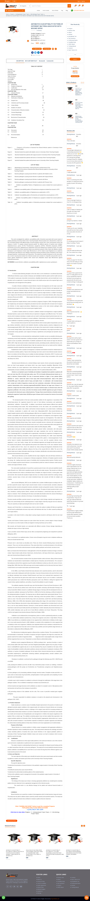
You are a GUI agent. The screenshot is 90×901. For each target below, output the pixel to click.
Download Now (12, 820)
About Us (39, 879)
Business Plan (71, 30)
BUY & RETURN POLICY (31, 61)
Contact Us (39, 891)
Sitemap (39, 893)
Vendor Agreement (41, 885)
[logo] (12, 875)
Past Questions (72, 38)
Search (75, 59)
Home (38, 10)
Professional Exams (73, 40)
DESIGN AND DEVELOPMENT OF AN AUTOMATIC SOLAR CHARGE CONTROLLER (79, 91)
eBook (70, 32)
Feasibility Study (72, 42)
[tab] (20, 61)
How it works (46, 10)
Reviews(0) (42, 61)
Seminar (70, 34)
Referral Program (41, 889)
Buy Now (47, 49)
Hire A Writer (55, 10)
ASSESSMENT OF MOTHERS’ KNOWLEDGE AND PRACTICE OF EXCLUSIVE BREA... (79, 105)
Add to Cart (37, 49)
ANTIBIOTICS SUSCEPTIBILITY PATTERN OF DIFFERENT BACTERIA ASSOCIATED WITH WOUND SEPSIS (30, 15)
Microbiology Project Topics (37, 14)
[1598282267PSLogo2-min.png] (11, 5)
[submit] (69, 6)
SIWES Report (71, 44)
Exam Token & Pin (72, 50)
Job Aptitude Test (72, 36)
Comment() (50, 61)
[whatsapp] (3, 897)
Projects (12, 14)
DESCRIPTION (20, 61)
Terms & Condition (41, 883)
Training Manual (72, 46)
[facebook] (7, 886)
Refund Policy (40, 887)
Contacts (70, 48)
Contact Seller (76, 76)
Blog (67, 10)
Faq (62, 10)
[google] (11, 886)
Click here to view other (18, 812)
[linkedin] (17, 886)
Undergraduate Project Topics (22, 14)
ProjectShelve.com (55, 898)
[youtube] (21, 886)
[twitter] (14, 886)
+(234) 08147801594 (78, 10)
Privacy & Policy (41, 881)
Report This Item (36, 55)
